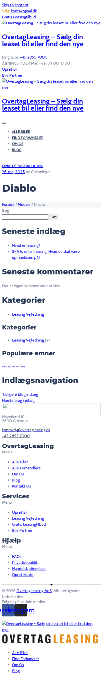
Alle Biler (21, 131)
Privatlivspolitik (25, 562)
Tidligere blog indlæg (20, 394)
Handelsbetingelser (29, 568)
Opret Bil (10, 69)
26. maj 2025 (13, 171)
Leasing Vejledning (28, 314)
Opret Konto (23, 574)
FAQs (17, 556)
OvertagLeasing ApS (34, 590)
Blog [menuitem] (16, 670)
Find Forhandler (28, 137)
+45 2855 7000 (34, 57)
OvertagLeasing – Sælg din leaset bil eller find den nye (43, 40)
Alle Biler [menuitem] (20, 652)
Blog (17, 150)
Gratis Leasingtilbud (19, 17)
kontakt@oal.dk (24, 11)
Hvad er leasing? (26, 245)
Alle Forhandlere (26, 468)
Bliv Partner (12, 75)
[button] (51, 452)
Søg (6, 210)
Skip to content (15, 5)
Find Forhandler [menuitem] (25, 658)
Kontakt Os (21, 486)
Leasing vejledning (13, 366)
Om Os (18, 143)
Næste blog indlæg (18, 400)
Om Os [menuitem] (18, 664)
